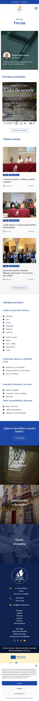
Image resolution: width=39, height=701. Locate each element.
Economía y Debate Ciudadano (16, 393)
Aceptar (19, 683)
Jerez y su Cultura (12, 374)
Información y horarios (19, 502)
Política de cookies (10, 698)
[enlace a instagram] (14, 641)
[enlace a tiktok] (21, 641)
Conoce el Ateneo (19, 463)
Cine (7, 319)
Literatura (9, 316)
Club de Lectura (11, 337)
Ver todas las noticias (19, 288)
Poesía (8, 323)
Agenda (19, 613)
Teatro (8, 350)
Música (8, 340)
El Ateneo (19, 610)
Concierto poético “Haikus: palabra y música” (19, 180)
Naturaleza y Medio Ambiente (16, 413)
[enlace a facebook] (18, 641)
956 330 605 (20, 598)
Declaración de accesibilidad (19, 636)
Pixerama (27, 650)
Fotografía (9, 326)
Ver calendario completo (19, 130)
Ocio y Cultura (11, 344)
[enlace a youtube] (24, 641)
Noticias (19, 618)
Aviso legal (30, 698)
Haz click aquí (19, 438)
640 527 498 (20, 601)
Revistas (19, 621)
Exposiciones (10, 347)
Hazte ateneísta (19, 541)
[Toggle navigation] (30, 8)
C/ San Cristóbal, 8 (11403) (21, 589)
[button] (36, 666)
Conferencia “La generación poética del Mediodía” (19, 226)
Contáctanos (24, 2)
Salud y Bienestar (12, 406)
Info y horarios (15, 2)
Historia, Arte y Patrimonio (15, 367)
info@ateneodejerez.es (21, 605)
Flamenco (9, 329)
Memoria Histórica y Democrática (18, 370)
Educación (9, 397)
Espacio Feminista (12, 390)
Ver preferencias (19, 694)
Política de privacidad (21, 698)
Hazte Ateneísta (19, 623)
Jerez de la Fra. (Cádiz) (21, 594)
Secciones (19, 615)
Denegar (19, 688)
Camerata (9, 332)
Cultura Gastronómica (13, 410)
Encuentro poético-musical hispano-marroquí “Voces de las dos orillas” (18, 273)
